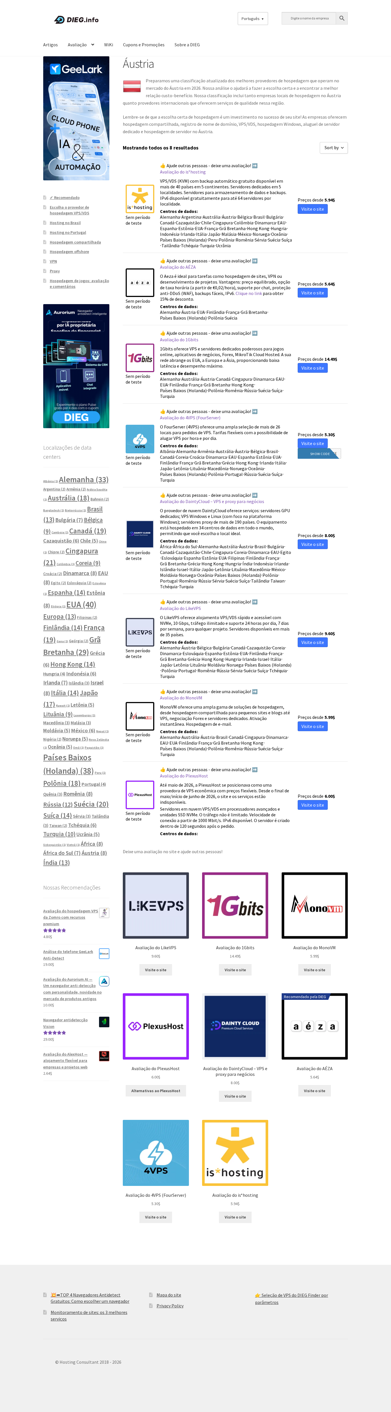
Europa (59, 617)
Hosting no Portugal (68, 232)
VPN (53, 261)
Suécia (91, 804)
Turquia (59, 834)
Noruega (75, 739)
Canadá (87, 530)
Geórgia (78, 641)
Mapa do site (169, 1295)
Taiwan (58, 825)
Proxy (55, 271)
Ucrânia (88, 834)
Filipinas (87, 617)
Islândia (79, 683)
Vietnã (73, 845)
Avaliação (77, 44)
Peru (100, 773)
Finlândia (63, 627)
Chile (89, 541)
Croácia (52, 573)
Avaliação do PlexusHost (184, 776)
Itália (65, 693)
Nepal (102, 731)
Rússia (58, 804)
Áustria (94, 852)
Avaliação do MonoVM (181, 698)
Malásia (81, 722)
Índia (56, 863)
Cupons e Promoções (144, 44)
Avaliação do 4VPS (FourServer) (190, 417)
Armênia (76, 489)
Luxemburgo (84, 715)
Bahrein (99, 499)
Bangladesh (53, 510)
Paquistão (94, 747)
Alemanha (84, 479)
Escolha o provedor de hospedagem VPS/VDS (69, 210)
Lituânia (58, 714)
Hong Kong (72, 664)
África (92, 843)
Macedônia (56, 722)
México (83, 730)
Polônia (62, 783)
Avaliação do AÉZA (178, 267)
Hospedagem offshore (69, 251)
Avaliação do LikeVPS (180, 608)
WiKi (108, 44)
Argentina (54, 489)
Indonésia (81, 673)
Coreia (88, 563)
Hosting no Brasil (65, 222)
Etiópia (58, 606)
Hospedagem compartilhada (75, 242)
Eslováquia (79, 583)
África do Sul (62, 852)
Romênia (78, 793)
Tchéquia (82, 825)
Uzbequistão (54, 845)
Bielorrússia (75, 510)
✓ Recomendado (65, 197)
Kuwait (63, 705)
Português (251, 18)
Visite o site (155, 969)
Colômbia (66, 564)
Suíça (57, 815)
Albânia (50, 481)
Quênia (52, 794)
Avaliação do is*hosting (183, 172)
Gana (62, 641)
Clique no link (249, 293)
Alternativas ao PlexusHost (155, 1090)
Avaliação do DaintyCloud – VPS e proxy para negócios (212, 501)
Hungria (54, 674)
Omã (78, 747)
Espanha (67, 592)
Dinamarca (80, 573)
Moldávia (56, 730)
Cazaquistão (61, 540)
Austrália (69, 498)
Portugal (94, 784)
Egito (58, 583)
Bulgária (69, 519)
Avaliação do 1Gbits (179, 339)
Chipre (56, 552)
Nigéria (52, 739)
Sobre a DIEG (187, 44)
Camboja (60, 532)
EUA (81, 604)
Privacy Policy (170, 1306)
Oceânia (60, 747)
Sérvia (82, 816)
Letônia (82, 705)
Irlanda (55, 682)
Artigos (50, 44)
